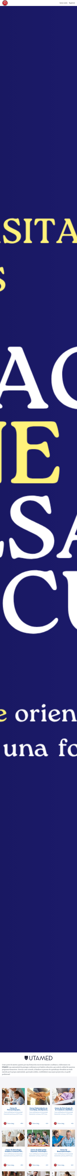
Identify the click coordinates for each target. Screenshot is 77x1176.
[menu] (66, 3)
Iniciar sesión (63, 3)
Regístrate (72, 3)
